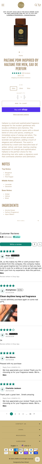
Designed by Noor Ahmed (21, 462)
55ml (13, 88)
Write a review (16, 244)
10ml (28, 88)
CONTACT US (21, 423)
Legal (21, 429)
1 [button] (19, 52)
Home (21, 55)
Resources (21, 435)
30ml (21, 88)
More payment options (21, 114)
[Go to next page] (34, 413)
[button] (17, 73)
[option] (21, 13)
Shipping (14, 77)
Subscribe (21, 441)
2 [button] (21, 52)
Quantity (21, 93)
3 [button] (23, 52)
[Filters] (34, 244)
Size (21, 84)
